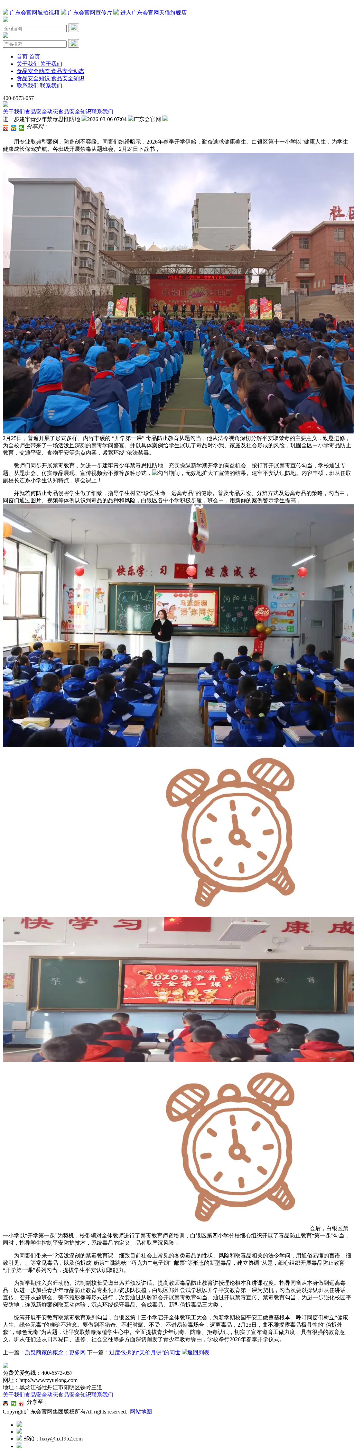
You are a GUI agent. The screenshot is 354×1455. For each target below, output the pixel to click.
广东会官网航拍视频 (34, 13)
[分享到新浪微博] (6, 128)
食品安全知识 (74, 112)
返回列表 (198, 1352)
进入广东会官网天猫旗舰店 (153, 13)
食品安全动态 (41, 112)
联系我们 (102, 112)
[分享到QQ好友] (6, 1403)
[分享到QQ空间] (14, 128)
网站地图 (141, 1412)
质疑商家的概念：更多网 (55, 1352)
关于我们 (14, 112)
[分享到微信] (22, 128)
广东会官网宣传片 (89, 13)
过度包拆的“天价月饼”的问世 (144, 1352)
